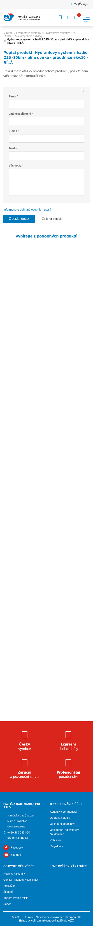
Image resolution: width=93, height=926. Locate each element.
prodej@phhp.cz (17, 837)
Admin (29, 917)
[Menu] (60, 17)
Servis (7, 904)
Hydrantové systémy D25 (60, 33)
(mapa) (29, 815)
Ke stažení (9, 885)
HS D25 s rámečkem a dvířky (24, 36)
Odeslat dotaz (19, 218)
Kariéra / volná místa (15, 898)
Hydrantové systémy (28, 33)
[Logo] (21, 17)
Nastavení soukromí (49, 917)
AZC (71, 920)
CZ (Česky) (81, 4)
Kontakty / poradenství (63, 811)
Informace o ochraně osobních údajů (27, 209)
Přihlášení (56, 840)
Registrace (56, 846)
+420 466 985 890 (18, 832)
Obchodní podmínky (62, 823)
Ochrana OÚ (73, 917)
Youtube (16, 854)
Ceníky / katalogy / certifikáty (20, 879)
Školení (8, 891)
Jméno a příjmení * (21, 113)
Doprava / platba (60, 817)
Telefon (13, 148)
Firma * (13, 96)
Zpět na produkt (52, 218)
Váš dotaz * (16, 165)
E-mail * (14, 131)
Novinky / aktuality (14, 873)
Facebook (17, 847)
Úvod (9, 33)
